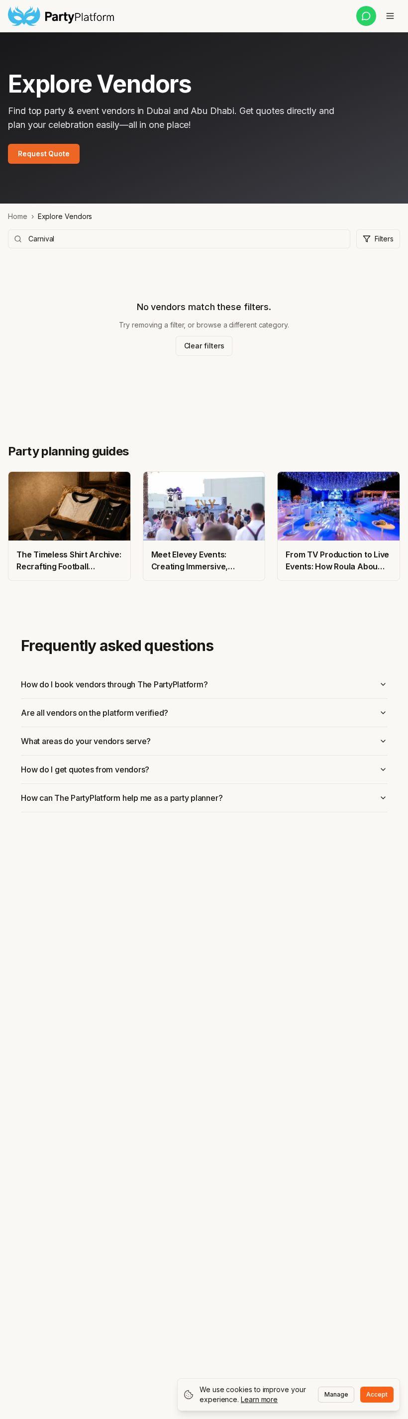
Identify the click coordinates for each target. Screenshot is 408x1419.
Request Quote (44, 153)
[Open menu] (390, 16)
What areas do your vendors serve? (86, 741)
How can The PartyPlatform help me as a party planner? (121, 798)
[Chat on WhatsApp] (366, 16)
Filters (384, 238)
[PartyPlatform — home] (61, 16)
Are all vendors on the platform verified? (94, 713)
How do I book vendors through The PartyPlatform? (114, 684)
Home (17, 216)
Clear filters (204, 345)
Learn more (259, 1399)
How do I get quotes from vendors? (85, 769)
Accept (377, 1394)
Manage (336, 1394)
